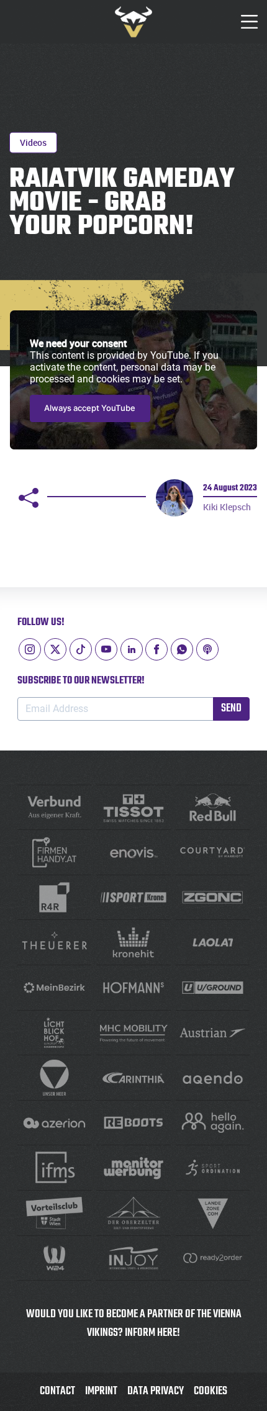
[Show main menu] (250, 22)
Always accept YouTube (89, 408)
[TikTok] (81, 649)
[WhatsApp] (182, 649)
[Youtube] (106, 649)
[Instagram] (30, 649)
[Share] (28, 497)
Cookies (210, 1391)
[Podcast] (207, 649)
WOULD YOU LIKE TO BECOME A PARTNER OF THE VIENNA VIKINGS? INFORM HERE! (134, 1323)
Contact (57, 1391)
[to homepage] (133, 22)
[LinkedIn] (131, 649)
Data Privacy (155, 1391)
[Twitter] (55, 649)
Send (231, 709)
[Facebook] (156, 649)
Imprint (101, 1391)
